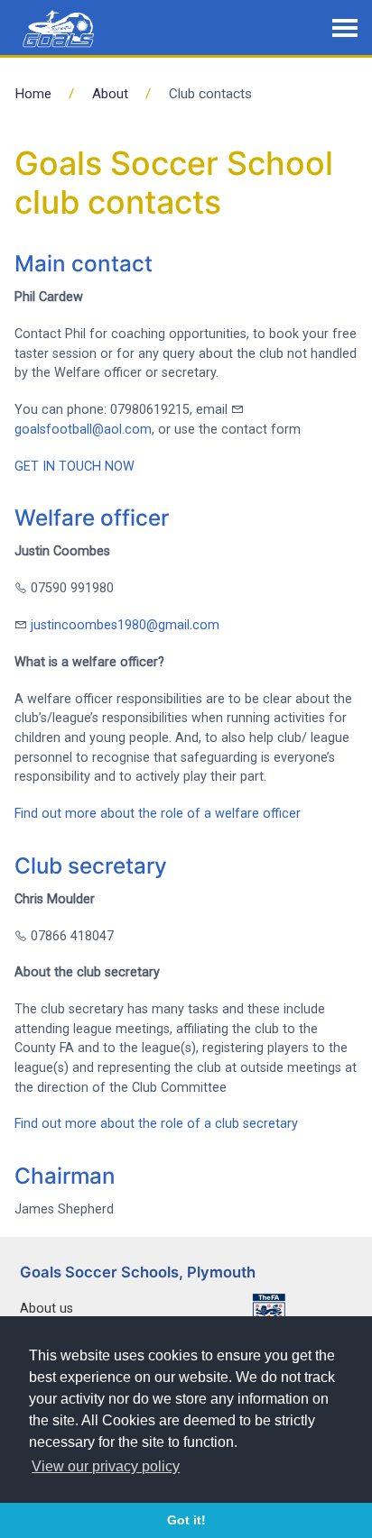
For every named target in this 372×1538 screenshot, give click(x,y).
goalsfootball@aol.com (83, 429)
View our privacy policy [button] (106, 1466)
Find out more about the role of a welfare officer (157, 813)
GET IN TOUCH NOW (74, 466)
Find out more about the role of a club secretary (156, 1123)
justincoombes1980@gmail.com (125, 625)
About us (46, 1308)
